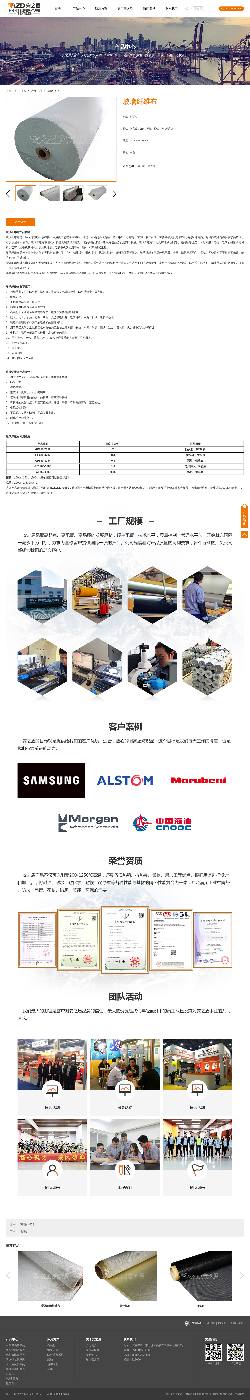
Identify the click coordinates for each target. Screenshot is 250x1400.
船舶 (50, 1359)
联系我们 (171, 8)
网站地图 (217, 1394)
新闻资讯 (149, 8)
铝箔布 (10, 1383)
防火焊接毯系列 (15, 1359)
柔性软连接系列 (15, 1369)
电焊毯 (24, 1231)
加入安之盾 (92, 1359)
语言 (196, 8)
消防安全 (52, 1350)
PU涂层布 (12, 1378)
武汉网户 (239, 1394)
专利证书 (91, 1354)
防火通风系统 (55, 1354)
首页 (58, 8)
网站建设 (227, 1394)
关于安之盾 (125, 8)
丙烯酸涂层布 (27, 1224)
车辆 (50, 1369)
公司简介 (91, 1345)
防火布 (222, 1323)
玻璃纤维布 (236, 1323)
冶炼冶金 (52, 1364)
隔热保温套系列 (15, 1354)
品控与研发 (92, 1350)
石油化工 (52, 1345)
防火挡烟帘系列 (15, 1350)
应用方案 (101, 8)
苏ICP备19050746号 (58, 1394)
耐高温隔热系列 (15, 1345)
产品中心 (79, 8)
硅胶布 (211, 1323)
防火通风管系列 (15, 1364)
